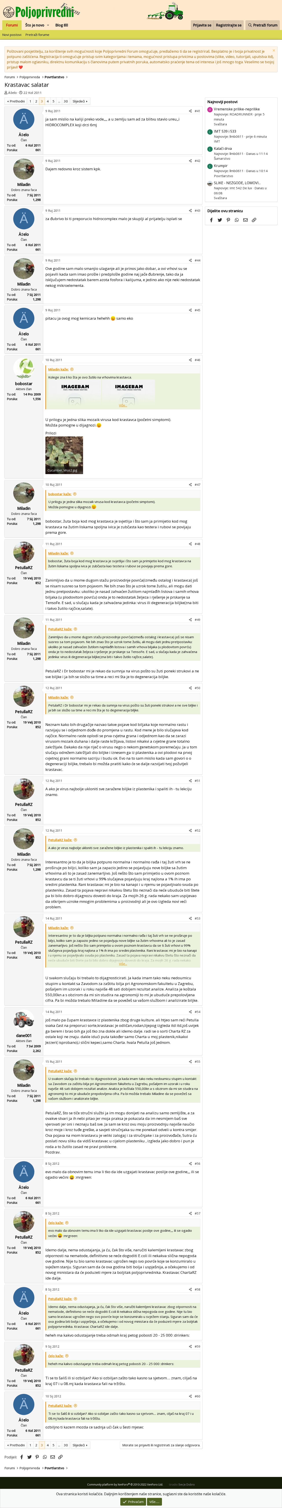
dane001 (24, 1035)
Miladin (23, 184)
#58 (197, 1289)
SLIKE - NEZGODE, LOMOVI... (237, 182)
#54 (197, 1012)
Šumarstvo (222, 158)
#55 (197, 1061)
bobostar (23, 383)
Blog (59, 25)
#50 (197, 688)
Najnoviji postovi (222, 101)
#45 (197, 310)
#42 (197, 161)
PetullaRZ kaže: (60, 629)
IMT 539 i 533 (225, 131)
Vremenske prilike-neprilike (237, 109)
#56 (197, 1163)
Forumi (12, 25)
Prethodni (17, 101)
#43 (197, 210)
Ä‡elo (12, 92)
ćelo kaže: (56, 1222)
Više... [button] (123, 405)
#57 (197, 1213)
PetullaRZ (24, 567)
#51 (197, 781)
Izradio (182, 1484)
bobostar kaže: (60, 494)
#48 (197, 544)
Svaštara (220, 124)
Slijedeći (79, 101)
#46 (197, 360)
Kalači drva (223, 148)
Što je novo (34, 25)
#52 (197, 830)
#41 (197, 111)
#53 (197, 918)
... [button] (59, 101)
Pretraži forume (37, 34)
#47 (197, 484)
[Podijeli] (190, 111)
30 (66, 101)
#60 (197, 1396)
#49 (197, 620)
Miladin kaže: (58, 369)
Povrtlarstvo (223, 176)
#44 (197, 260)
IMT (217, 141)
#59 (197, 1346)
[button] (48, 25)
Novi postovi (11, 34)
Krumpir (221, 165)
